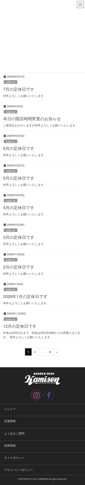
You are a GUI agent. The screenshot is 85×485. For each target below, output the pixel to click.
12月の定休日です (20, 326)
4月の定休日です (18, 207)
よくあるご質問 (14, 433)
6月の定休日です (18, 148)
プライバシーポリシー (18, 470)
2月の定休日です (18, 267)
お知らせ (10, 82)
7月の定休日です (18, 89)
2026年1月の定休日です (25, 296)
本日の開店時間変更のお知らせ (32, 118)
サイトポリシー (14, 458)
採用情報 (10, 445)
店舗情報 (10, 421)
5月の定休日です (18, 178)
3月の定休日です (18, 237)
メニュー (10, 409)
